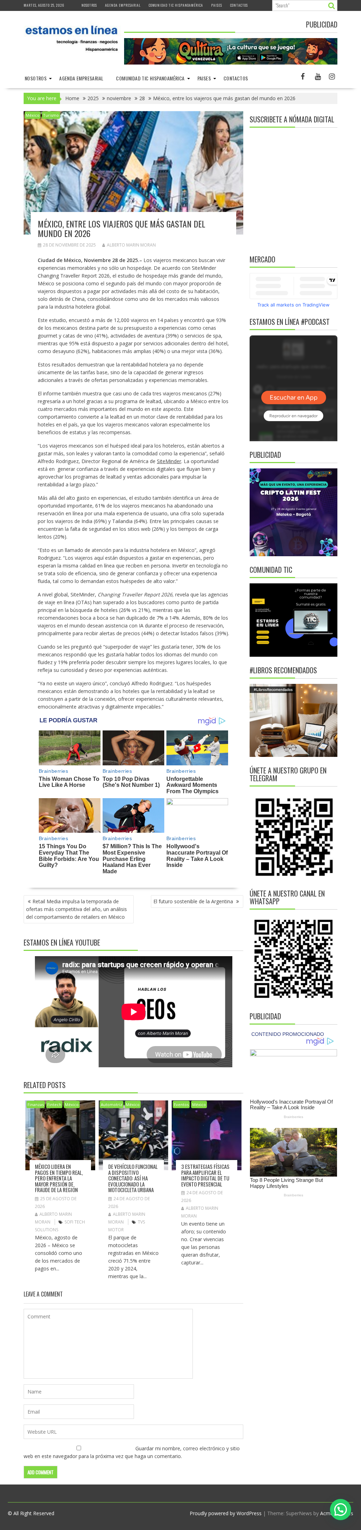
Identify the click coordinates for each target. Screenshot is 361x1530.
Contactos (239, 5)
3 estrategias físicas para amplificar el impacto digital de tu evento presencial (205, 1175)
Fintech (54, 1104)
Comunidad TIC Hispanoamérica (176, 5)
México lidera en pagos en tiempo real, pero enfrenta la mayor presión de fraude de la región (59, 1178)
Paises (216, 5)
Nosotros (89, 5)
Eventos (181, 1104)
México (32, 115)
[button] (340, 1509)
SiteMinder (169, 461)
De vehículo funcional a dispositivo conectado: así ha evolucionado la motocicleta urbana (133, 1178)
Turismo (51, 115)
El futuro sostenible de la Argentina (193, 901)
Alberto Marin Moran (131, 245)
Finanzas (35, 1104)
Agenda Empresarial (123, 5)
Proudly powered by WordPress (226, 1513)
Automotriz (111, 1104)
